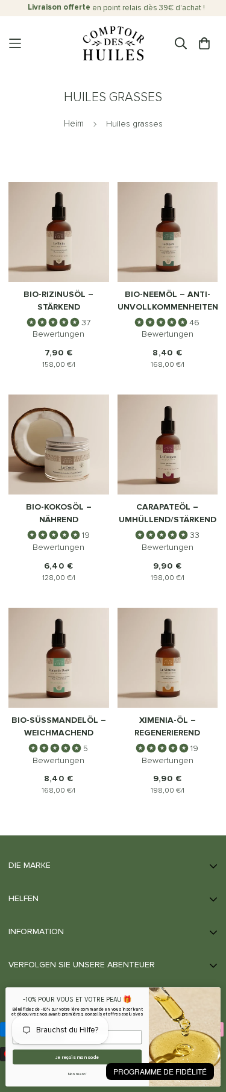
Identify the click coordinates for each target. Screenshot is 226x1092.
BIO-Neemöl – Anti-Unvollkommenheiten (168, 300)
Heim (74, 123)
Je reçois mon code (76, 1056)
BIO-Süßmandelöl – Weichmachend (58, 726)
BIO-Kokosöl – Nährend (59, 513)
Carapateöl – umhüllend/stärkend (167, 513)
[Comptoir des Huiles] (113, 43)
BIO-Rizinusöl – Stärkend (58, 300)
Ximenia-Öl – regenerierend (167, 726)
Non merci (77, 1074)
